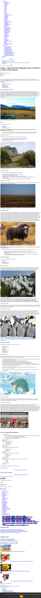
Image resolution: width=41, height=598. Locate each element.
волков (28, 361)
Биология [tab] (4, 491)
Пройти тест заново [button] (3, 467)
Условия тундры (5, 85)
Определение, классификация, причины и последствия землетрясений (12, 530)
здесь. (19, 465)
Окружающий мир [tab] (5, 513)
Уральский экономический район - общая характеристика (10, 532)
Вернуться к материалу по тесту (20, 469)
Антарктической (8, 443)
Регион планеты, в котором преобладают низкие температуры (16, 437)
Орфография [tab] (4, 507)
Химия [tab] (3, 492)
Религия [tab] (3, 494)
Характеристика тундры (6, 83)
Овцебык (7, 456)
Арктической (8, 442)
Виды (3, 84)
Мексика (12, 174)
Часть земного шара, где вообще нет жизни (13, 438)
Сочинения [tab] (4, 499)
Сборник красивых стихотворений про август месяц (20, 571)
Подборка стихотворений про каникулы (18, 551)
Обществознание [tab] (5, 498)
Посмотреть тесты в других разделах (20, 474)
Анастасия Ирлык (8, 573)
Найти (11, 65)
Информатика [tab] (4, 495)
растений (8, 268)
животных (10, 93)
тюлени (15, 406)
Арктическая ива (8, 449)
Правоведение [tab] (4, 506)
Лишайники (4, 260)
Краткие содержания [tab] (6, 509)
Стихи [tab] (3, 497)
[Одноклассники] (5, 478)
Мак (6, 448)
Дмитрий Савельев (8, 563)
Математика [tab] (4, 504)
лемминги (18, 362)
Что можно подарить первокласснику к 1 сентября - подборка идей (21, 561)
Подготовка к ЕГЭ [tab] (5, 493)
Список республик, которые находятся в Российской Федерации (11, 529)
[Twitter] (2, 478)
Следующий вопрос (6, 439)
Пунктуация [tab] (4, 503)
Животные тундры (5, 87)
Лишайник (7, 450)
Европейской (8, 444)
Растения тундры (5, 86)
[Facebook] (3, 478)
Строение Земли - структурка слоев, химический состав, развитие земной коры (14, 531)
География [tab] (4, 505)
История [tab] (3, 512)
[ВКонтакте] (1, 478)
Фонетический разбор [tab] (6, 514)
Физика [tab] (3, 496)
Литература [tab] (4, 510)
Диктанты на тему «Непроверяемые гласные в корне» (9, 540)
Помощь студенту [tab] (5, 502)
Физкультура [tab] (4, 501)
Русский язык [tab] (4, 511)
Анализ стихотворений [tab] (6, 508)
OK (21, 596)
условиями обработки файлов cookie (35, 594)
